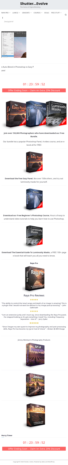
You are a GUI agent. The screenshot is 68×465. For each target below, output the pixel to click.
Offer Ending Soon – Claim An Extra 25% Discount (34, 90)
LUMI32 (15, 13)
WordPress (51, 462)
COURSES (37, 13)
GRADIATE (26, 13)
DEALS (46, 13)
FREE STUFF (55, 13)
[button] (9, 12)
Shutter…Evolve (34, 3)
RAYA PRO (5, 13)
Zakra (43, 462)
